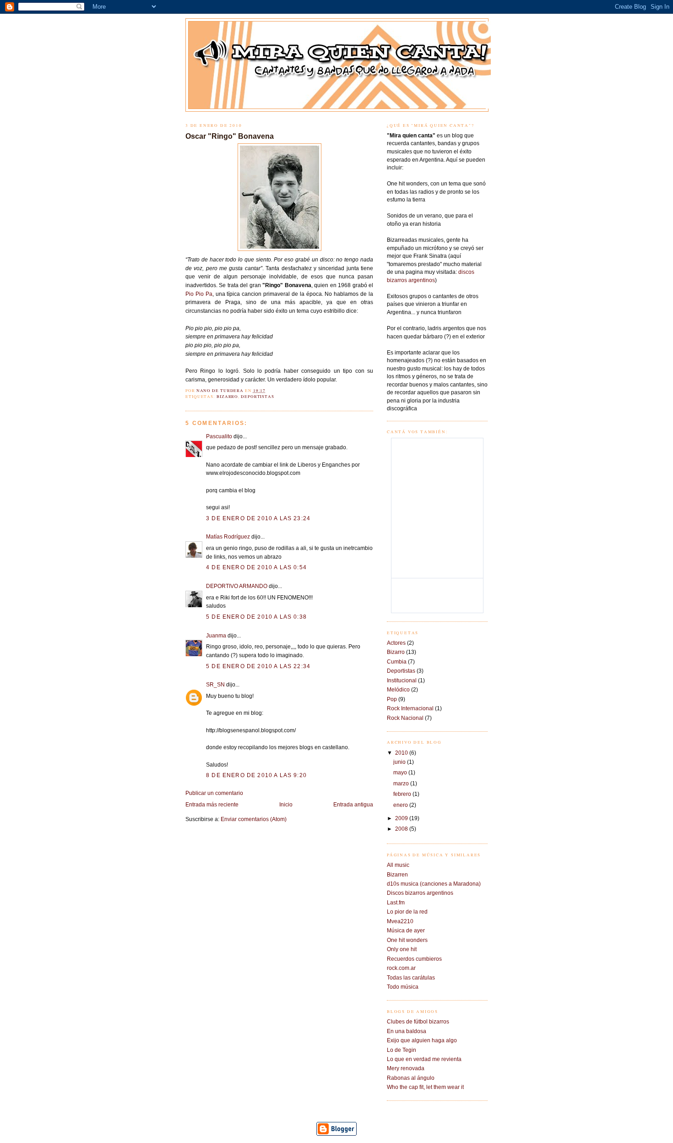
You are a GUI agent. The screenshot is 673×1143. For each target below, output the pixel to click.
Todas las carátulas (411, 977)
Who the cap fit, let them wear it (425, 1087)
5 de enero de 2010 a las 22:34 (258, 666)
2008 (402, 829)
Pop (392, 699)
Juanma (216, 635)
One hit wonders (407, 940)
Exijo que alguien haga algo (422, 1040)
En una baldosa (406, 1031)
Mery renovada (405, 1068)
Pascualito (219, 436)
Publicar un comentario (214, 793)
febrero (402, 794)
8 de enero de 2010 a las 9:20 (256, 775)
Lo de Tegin (401, 1050)
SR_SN (215, 684)
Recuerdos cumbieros (414, 959)
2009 (402, 818)
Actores (396, 643)
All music (398, 865)
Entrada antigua (353, 804)
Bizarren (397, 874)
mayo (400, 772)
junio (400, 762)
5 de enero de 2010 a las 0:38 (256, 617)
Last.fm (396, 902)
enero (401, 805)
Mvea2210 (400, 921)
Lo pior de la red (407, 911)
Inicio (286, 804)
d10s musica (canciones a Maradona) (434, 884)
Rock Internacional (410, 708)
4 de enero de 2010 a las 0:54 (256, 567)
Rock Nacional (405, 718)
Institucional (402, 680)
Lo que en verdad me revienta (424, 1059)
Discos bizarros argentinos (420, 893)
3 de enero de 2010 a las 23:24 (258, 518)
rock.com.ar (401, 968)
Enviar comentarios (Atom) (254, 819)
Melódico (398, 689)
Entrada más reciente (212, 804)
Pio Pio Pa (198, 294)
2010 (402, 753)
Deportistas (257, 396)
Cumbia (397, 661)
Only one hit (402, 949)
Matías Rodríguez (228, 536)
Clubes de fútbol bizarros (418, 1021)
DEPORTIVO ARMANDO (236, 586)
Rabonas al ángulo (410, 1078)
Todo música (402, 987)
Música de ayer (406, 930)
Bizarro (227, 396)
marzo (401, 783)
